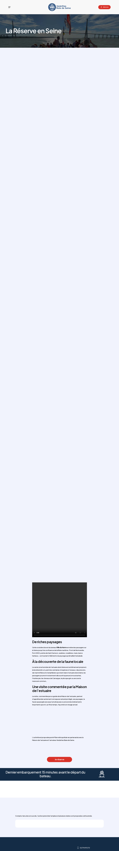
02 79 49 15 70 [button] (85, 848)
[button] (9, 7)
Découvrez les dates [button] (86, 332)
